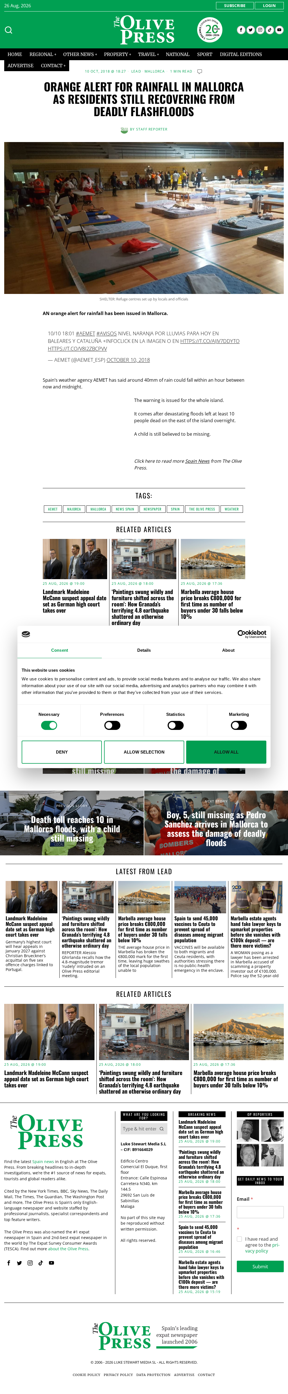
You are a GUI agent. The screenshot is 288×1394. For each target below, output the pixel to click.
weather (232, 509)
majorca (74, 509)
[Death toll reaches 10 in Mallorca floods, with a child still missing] (72, 823)
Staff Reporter (152, 129)
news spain (125, 509)
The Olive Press (202, 509)
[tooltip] (241, 30)
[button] (161, 1128)
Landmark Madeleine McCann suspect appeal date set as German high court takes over (74, 600)
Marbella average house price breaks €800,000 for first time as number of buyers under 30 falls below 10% (212, 603)
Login (269, 5)
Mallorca (155, 71)
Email (245, 1199)
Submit (260, 1266)
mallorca (98, 509)
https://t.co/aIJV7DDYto (210, 341)
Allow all (226, 752)
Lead (136, 71)
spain (175, 509)
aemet (53, 509)
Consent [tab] (59, 650)
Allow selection (144, 752)
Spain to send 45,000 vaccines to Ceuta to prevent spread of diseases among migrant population (198, 929)
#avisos (106, 333)
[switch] (112, 725)
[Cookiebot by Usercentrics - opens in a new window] (241, 634)
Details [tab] (144, 650)
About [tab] (228, 650)
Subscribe (235, 5)
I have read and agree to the (262, 1245)
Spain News (197, 461)
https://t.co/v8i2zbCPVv (77, 348)
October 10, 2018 (128, 359)
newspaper (152, 509)
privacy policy (262, 1248)
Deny (62, 752)
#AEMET (85, 333)
